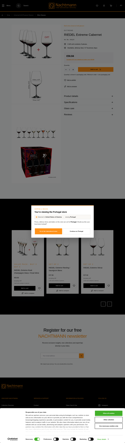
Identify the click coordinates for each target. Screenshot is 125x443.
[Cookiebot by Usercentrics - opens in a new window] (12, 439)
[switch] (56, 439)
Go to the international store (48, 231)
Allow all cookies (108, 413)
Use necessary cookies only (108, 426)
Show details (101, 439)
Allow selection (109, 419)
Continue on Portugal (76, 231)
